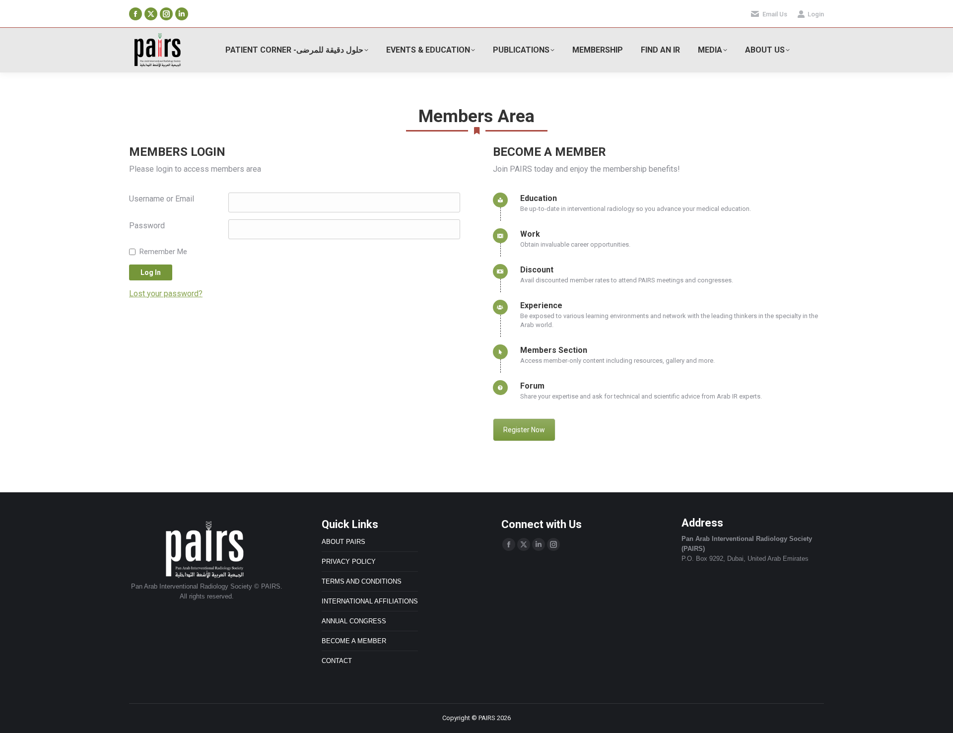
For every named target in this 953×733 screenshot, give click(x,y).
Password (147, 225)
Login (816, 14)
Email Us (774, 14)
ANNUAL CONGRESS (354, 621)
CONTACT (337, 661)
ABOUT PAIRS (343, 541)
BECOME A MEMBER (354, 641)
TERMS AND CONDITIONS (362, 581)
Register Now (524, 430)
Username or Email (161, 198)
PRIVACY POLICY (349, 561)
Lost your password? (166, 293)
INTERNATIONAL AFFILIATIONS (370, 601)
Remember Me (163, 251)
